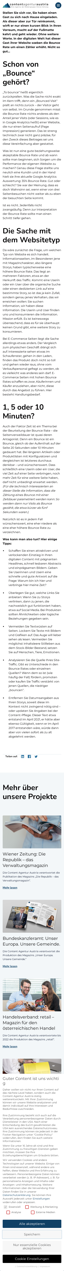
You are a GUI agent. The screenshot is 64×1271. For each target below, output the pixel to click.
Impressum (45, 1266)
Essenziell (15, 1206)
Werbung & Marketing (44, 1206)
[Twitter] (36, 756)
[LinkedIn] (22, 756)
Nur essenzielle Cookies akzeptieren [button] (32, 1246)
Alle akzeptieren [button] (32, 1224)
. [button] (14, 1266)
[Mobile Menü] (58, 5)
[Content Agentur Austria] (25, 5)
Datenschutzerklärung (17, 1195)
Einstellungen (41, 1198)
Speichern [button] (32, 1234)
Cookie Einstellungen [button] (32, 1259)
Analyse (16, 1212)
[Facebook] (29, 756)
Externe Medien (45, 1212)
